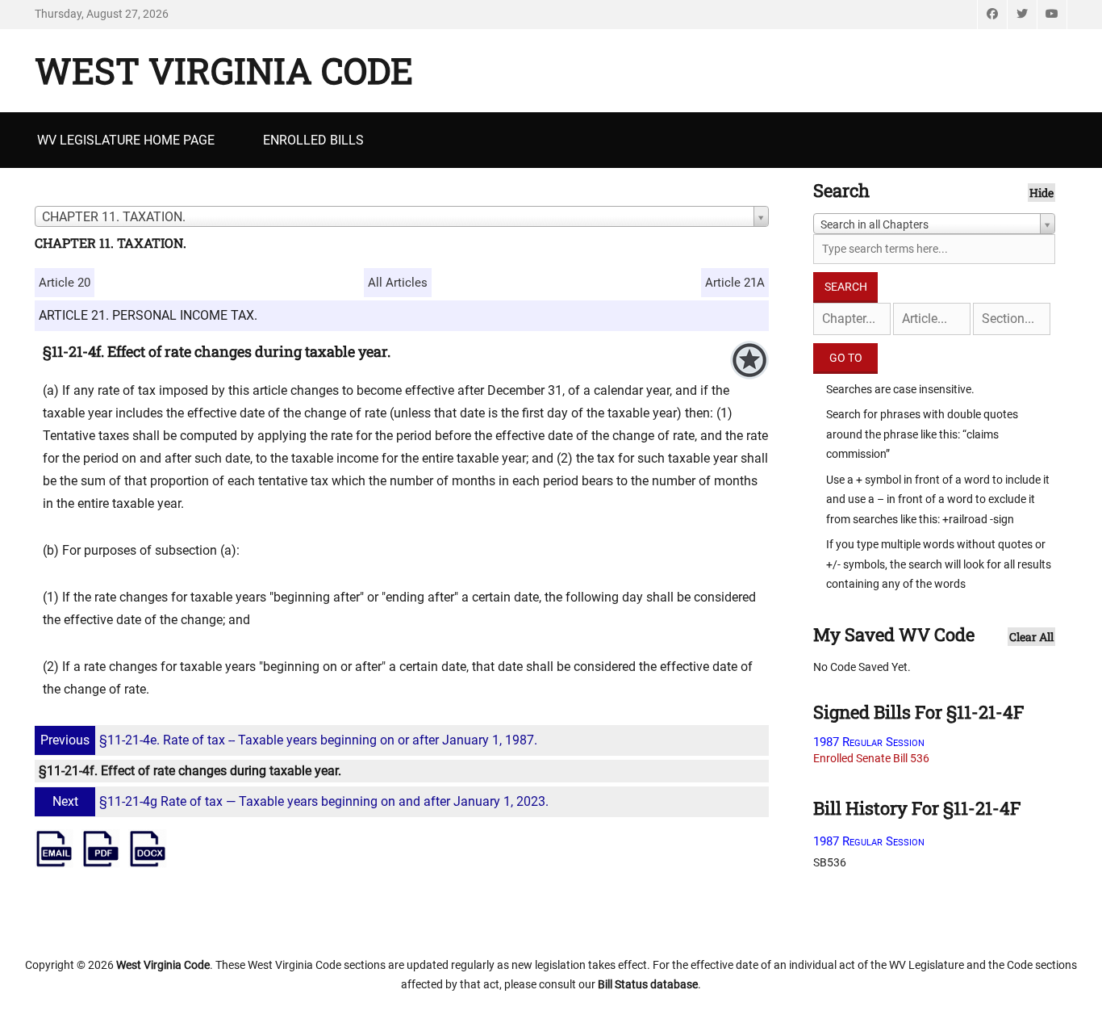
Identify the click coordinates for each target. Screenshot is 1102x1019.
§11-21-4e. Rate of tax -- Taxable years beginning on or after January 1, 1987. (288, 740)
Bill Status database (648, 984)
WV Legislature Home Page (126, 140)
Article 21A (735, 282)
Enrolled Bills (313, 140)
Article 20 (64, 282)
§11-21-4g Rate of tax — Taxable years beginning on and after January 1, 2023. (300, 801)
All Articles (398, 282)
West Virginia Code (224, 70)
